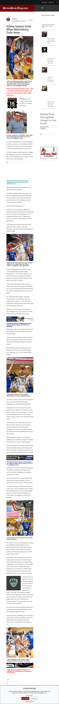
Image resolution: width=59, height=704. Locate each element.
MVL (19, 21)
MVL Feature (22, 21)
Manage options (29, 701)
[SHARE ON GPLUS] (13, 681)
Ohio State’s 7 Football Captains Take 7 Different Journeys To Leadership (48, 21)
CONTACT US (51, 2)
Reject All (34, 698)
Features (30, 20)
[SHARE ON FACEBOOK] (10, 681)
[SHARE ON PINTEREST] (16, 681)
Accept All (25, 698)
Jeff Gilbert (14, 18)
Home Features (15, 21)
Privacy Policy (29, 695)
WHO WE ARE (44, 2)
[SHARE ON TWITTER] (7, 682)
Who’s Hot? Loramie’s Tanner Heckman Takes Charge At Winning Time (52, 52)
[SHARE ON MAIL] (7, 683)
